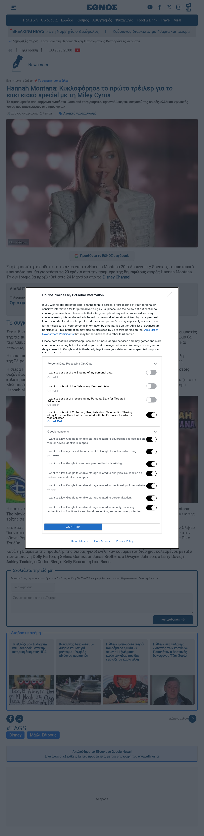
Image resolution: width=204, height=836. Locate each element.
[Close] (171, 295)
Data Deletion (79, 541)
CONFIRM (73, 526)
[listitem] (102, 364)
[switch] (151, 372)
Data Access (102, 541)
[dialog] (102, 418)
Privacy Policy (124, 541)
